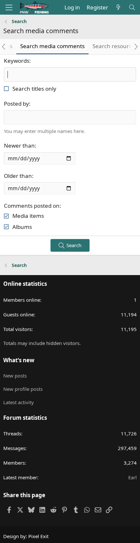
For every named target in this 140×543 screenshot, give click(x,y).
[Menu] (9, 7)
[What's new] (118, 7)
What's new (19, 360)
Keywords (16, 60)
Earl (132, 477)
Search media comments (52, 46)
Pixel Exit (38, 536)
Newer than (19, 145)
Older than (18, 175)
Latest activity (18, 402)
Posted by (16, 103)
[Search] (132, 7)
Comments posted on (32, 205)
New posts (15, 375)
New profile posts (23, 389)
